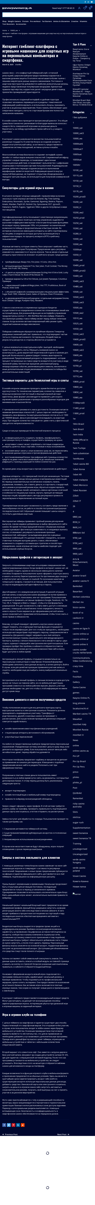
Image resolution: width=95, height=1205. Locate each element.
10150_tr (77, 186)
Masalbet (77, 719)
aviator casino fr (81, 581)
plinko (76, 777)
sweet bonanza (80, 833)
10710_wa (77, 376)
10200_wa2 (78, 212)
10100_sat (78, 170)
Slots (75, 811)
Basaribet (77, 591)
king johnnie (79, 703)
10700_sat (78, 371)
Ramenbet (78, 798)
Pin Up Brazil (79, 761)
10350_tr (77, 254)
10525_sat (78, 323)
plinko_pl (77, 782)
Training (77, 843)
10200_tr (77, 207)
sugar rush (78, 822)
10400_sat (78, 276)
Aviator (76, 570)
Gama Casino (79, 687)
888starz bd (79, 532)
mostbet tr (78, 735)
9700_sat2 (78, 543)
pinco (75, 772)
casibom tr (78, 618)
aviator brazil (79, 575)
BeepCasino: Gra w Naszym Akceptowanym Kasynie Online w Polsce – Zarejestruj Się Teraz (81, 55)
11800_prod (78, 413)
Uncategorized (80, 854)
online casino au (81, 750)
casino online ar (81, 639)
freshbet (77, 676)
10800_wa (77, 387)
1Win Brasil (78, 424)
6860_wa (77, 516)
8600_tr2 (77, 527)
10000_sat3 (78, 133)
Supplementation (81, 827)
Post (75, 787)
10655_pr (77, 360)
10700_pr (77, 365)
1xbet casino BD (81, 464)
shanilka (18, 64)
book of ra (78, 612)
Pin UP (76, 756)
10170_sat (78, 191)
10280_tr (77, 233)
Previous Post (11, 1134)
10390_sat (78, 260)
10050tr (76, 165)
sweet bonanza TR (82, 838)
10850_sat (78, 392)
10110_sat (78, 175)
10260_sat (78, 228)
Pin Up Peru (79, 766)
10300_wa (77, 244)
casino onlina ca (81, 633)
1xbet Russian (80, 490)
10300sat (77, 249)
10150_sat (78, 180)
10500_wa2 (78, 313)
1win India (78, 434)
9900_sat (77, 548)
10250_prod (78, 217)
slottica (76, 817)
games (76, 692)
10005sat (77, 154)
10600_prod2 (79, 339)
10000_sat (78, 128)
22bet (76, 495)
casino (76, 623)
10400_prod (78, 265)
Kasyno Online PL (81, 698)
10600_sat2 (78, 350)
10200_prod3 (79, 196)
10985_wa (77, 397)
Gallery (76, 682)
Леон (40, 246)
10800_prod (78, 381)
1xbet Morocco (80, 485)
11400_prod (78, 408)
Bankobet (77, 586)
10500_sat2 (78, 297)
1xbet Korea (79, 469)
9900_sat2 (78, 553)
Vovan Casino (79, 876)
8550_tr (76, 522)
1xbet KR (77, 474)
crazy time (78, 666)
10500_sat (78, 291)
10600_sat (78, 344)
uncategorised (80, 848)
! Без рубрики (80, 117)
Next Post (61, 1134)
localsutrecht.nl (80, 708)
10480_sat (78, 286)
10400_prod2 (79, 270)
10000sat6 (78, 143)
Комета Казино (81, 881)
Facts (75, 671)
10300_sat (78, 239)
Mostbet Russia (80, 729)
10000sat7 (78, 149)
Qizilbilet (77, 793)
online (76, 745)
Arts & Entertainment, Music (80, 562)
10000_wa (77, 138)
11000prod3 (79, 402)
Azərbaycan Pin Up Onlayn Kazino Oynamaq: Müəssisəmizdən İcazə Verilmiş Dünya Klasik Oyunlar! (82, 79)
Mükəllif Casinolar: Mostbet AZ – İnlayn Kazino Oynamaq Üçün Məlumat (82, 92)
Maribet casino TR (82, 713)
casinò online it (80, 644)
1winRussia (78, 458)
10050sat (77, 159)
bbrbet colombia (81, 596)
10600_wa (14, 30)
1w (74, 418)
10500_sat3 (78, 302)
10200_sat (78, 202)
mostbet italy (79, 724)
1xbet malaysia (80, 479)
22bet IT (77, 501)
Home (4, 30)
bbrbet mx (78, 602)
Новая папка (79, 886)
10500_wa (77, 307)
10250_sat (78, 223)
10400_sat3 (78, 281)
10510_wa (77, 318)
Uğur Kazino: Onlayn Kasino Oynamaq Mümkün (81, 67)
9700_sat (77, 538)
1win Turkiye (79, 448)
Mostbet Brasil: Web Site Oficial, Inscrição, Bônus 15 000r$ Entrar (82, 102)
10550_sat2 (78, 334)
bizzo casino (79, 607)
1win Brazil (78, 429)
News (75, 740)
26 (74, 506)
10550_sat (78, 328)
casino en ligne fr (81, 628)
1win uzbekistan (81, 453)
